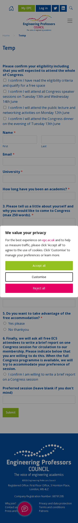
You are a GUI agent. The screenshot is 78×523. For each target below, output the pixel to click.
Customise (39, 277)
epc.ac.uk (48, 240)
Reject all (39, 288)
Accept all (39, 266)
